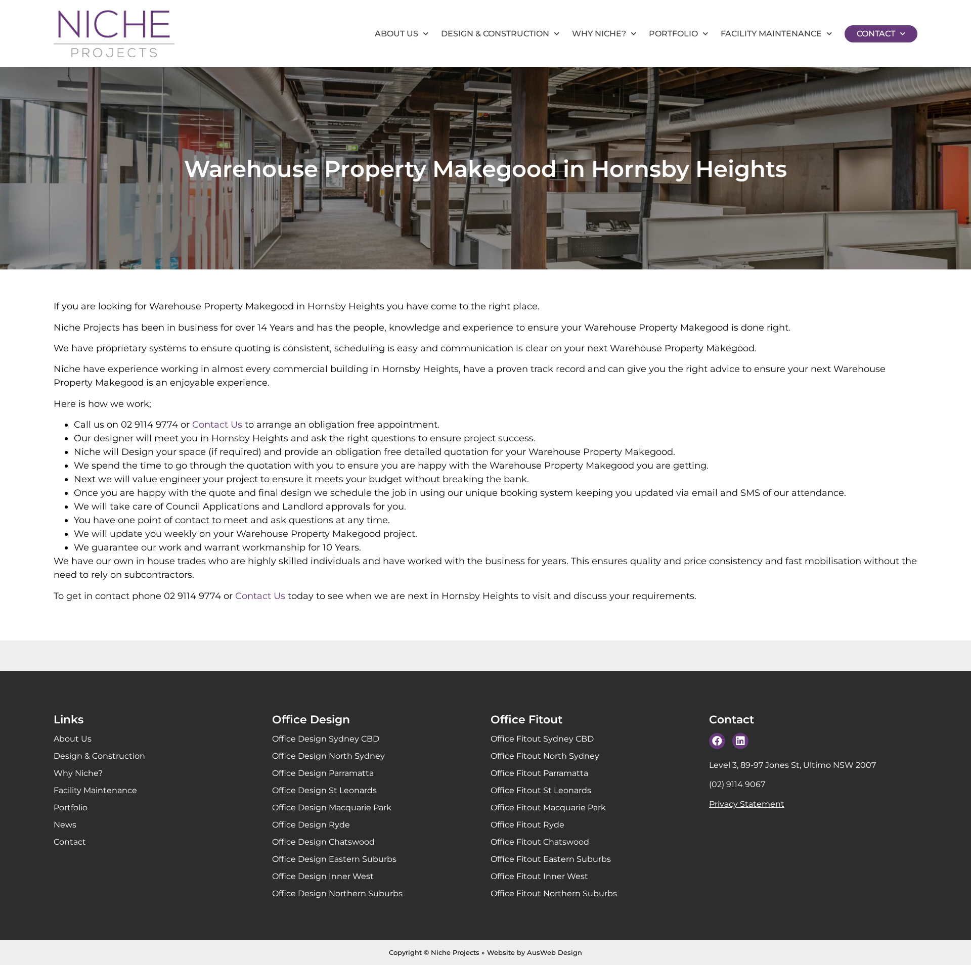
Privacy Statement (746, 804)
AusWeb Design (554, 952)
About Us (396, 33)
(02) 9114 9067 (737, 784)
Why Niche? (599, 33)
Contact (876, 33)
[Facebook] (717, 741)
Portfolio (673, 33)
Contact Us (217, 424)
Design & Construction (495, 33)
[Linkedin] (740, 741)
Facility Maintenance (771, 33)
